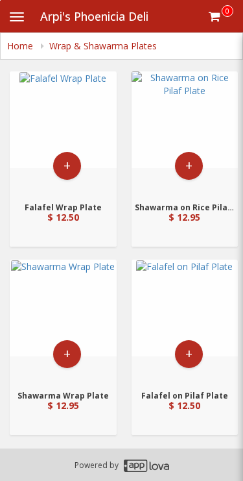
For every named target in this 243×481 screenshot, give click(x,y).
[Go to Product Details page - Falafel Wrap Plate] (63, 132)
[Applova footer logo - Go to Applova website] (146, 465)
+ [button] (67, 165)
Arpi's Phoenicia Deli (94, 16)
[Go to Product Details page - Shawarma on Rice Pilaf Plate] (185, 132)
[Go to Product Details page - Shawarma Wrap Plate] (63, 321)
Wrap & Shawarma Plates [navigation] (103, 46)
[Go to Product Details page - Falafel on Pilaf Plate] (185, 321)
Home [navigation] (21, 46)
